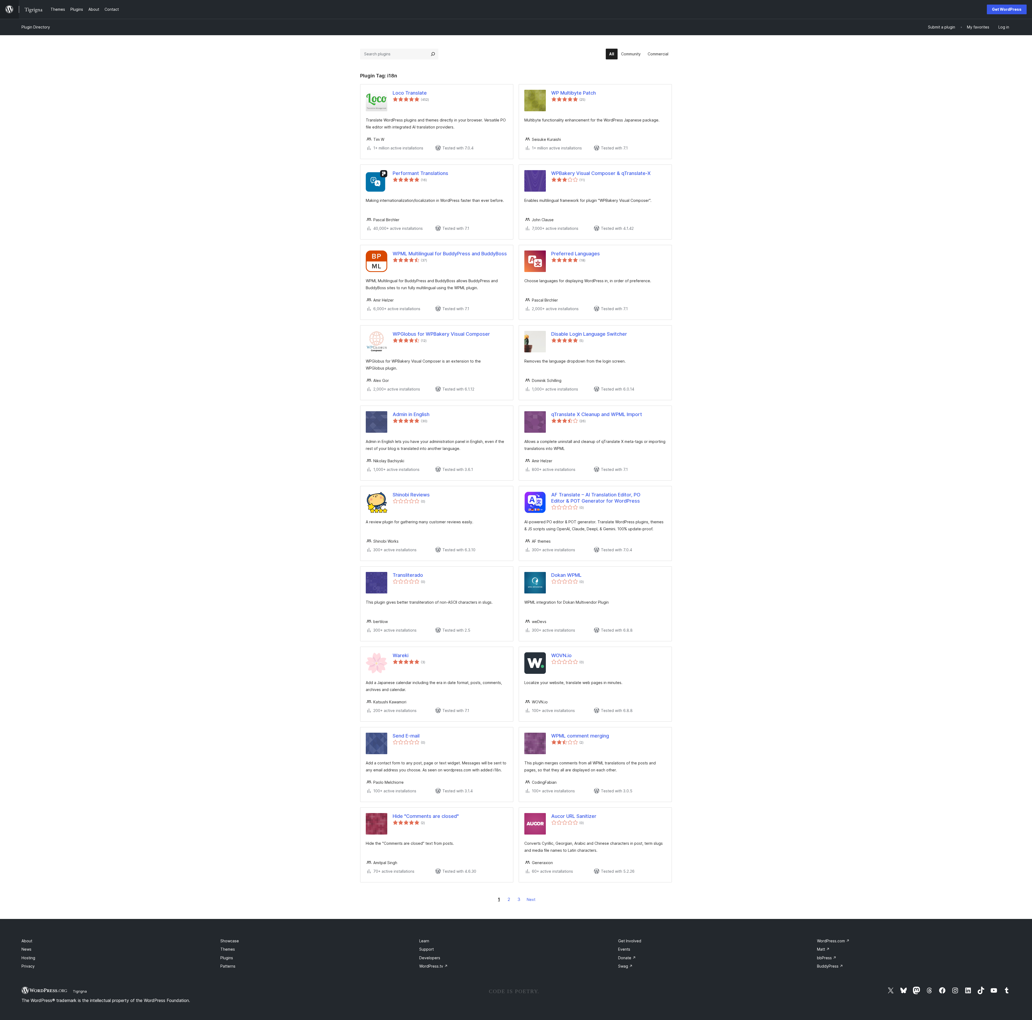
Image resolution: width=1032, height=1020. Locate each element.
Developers (429, 957)
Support (426, 949)
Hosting (28, 957)
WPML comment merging (580, 736)
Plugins (226, 957)
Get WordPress (1007, 9)
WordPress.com (833, 941)
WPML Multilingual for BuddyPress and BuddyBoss (450, 253)
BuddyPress (830, 966)
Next (531, 899)
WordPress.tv (433, 966)
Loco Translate (410, 93)
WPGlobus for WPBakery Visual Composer (441, 334)
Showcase (229, 941)
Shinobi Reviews (411, 495)
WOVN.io (561, 655)
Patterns (227, 966)
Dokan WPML (566, 575)
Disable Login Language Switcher (589, 334)
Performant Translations (420, 173)
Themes (227, 949)
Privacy (28, 966)
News (26, 949)
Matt (823, 949)
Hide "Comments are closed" (426, 816)
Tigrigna (80, 991)
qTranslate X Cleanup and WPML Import (596, 414)
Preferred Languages (575, 253)
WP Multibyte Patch (573, 93)
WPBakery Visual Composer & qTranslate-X (601, 173)
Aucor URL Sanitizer (573, 816)
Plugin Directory (36, 27)
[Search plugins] (433, 54)
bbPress (826, 957)
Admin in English (411, 414)
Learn (424, 941)
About (27, 941)
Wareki (400, 655)
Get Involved (629, 941)
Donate (627, 957)
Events (624, 949)
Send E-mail (406, 736)
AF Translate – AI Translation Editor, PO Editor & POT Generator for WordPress (595, 498)
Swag (625, 966)
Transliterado (408, 575)
